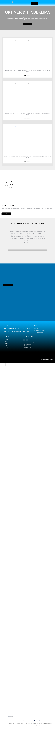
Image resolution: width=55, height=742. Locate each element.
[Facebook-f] (24, 340)
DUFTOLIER (27, 154)
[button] (5, 3)
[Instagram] (27, 340)
